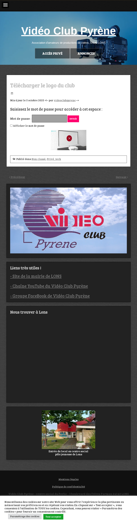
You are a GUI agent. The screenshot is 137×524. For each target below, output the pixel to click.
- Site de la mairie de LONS (36, 276)
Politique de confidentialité (68, 486)
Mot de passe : (21, 118)
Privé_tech (54, 159)
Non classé (38, 159)
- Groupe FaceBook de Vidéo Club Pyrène (50, 296)
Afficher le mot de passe (28, 125)
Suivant (121, 177)
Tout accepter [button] (53, 516)
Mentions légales (69, 479)
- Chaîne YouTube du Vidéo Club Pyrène (49, 286)
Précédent (18, 177)
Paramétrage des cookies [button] (24, 516)
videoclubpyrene (65, 100)
